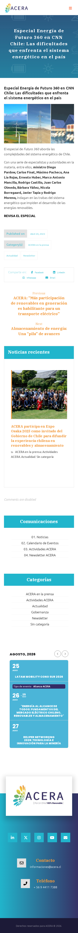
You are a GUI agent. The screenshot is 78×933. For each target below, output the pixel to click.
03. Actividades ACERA (40, 549)
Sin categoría (45, 456)
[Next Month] (65, 653)
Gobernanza (40, 612)
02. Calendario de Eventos (39, 543)
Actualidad (12, 255)
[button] (70, 8)
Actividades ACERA (39, 600)
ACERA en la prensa (38, 244)
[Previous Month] (57, 653)
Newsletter (29, 255)
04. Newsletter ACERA (40, 555)
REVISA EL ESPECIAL (20, 216)
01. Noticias (39, 537)
